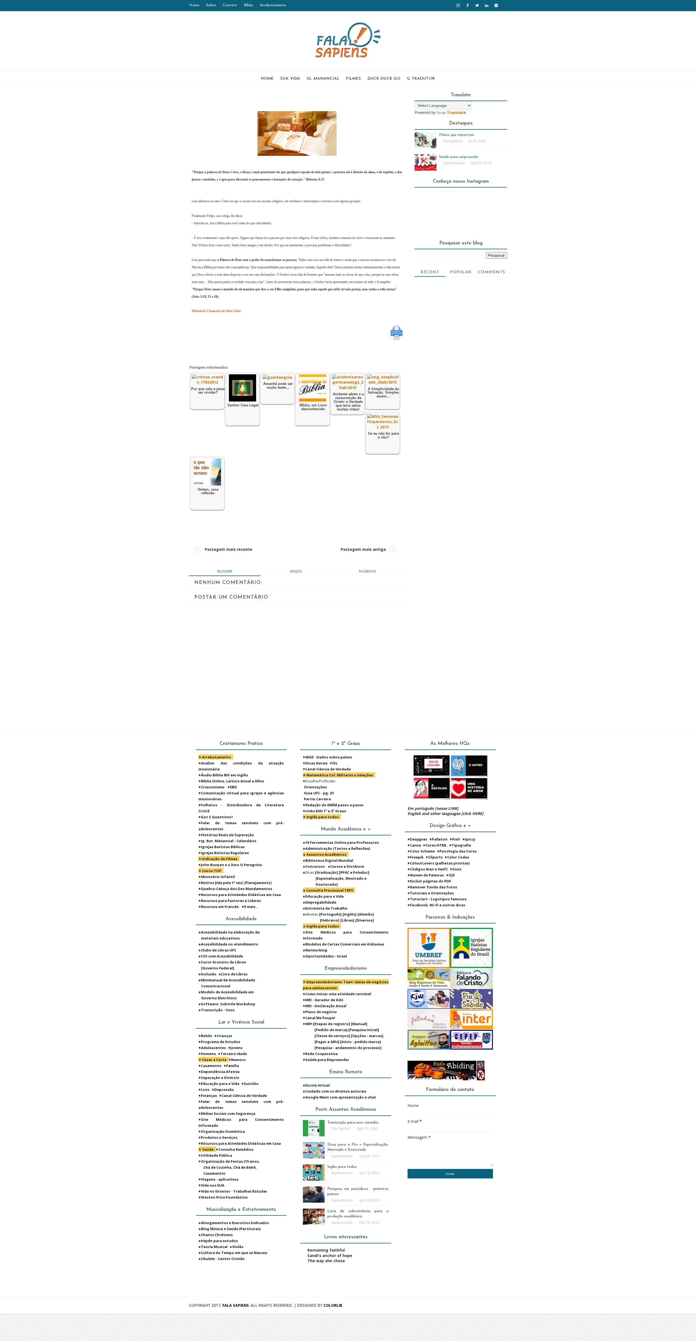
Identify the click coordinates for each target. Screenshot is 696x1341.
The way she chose (326, 1260)
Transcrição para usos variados (353, 1122)
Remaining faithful (326, 1250)
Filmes (353, 79)
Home (194, 5)
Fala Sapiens (235, 1305)
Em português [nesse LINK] (433, 808)
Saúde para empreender (459, 157)
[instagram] (458, 5)
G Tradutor (421, 79)
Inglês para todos (342, 1167)
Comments (491, 272)
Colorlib (333, 1305)
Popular (461, 272)
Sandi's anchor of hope (329, 1255)
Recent (430, 272)
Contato (230, 5)
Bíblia (248, 5)
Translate (456, 112)
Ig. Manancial (323, 79)
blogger (224, 571)
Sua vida (290, 79)
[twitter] (477, 5)
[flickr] (496, 5)
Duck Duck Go (384, 79)
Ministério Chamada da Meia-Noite (216, 311)
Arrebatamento (273, 5)
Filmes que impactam (456, 135)
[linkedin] (487, 5)
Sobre (211, 5)
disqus (296, 571)
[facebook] (468, 5)
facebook (367, 571)
